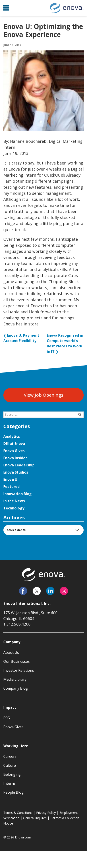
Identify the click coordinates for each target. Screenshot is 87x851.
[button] (6, 8)
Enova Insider (15, 457)
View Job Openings (43, 395)
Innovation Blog (17, 493)
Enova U (10, 479)
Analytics (11, 436)
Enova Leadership (19, 465)
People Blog (13, 792)
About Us (11, 652)
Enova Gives (14, 450)
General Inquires (35, 818)
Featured (11, 486)
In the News (14, 500)
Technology (13, 508)
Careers (10, 756)
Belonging (12, 774)
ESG (6, 717)
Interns (9, 783)
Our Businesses (16, 661)
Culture (9, 765)
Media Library (15, 679)
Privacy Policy (46, 812)
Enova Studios (15, 472)
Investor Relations (18, 670)
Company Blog (15, 688)
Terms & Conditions (17, 812)
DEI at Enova (14, 443)
